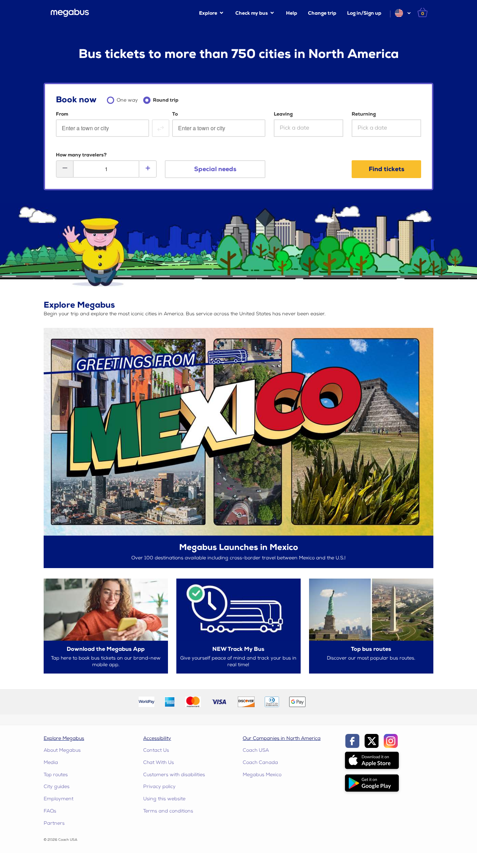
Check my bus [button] (251, 13)
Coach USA (256, 750)
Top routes (56, 775)
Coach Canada (260, 762)
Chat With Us (158, 762)
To (175, 114)
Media (51, 762)
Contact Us (156, 750)
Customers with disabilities (174, 775)
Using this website (164, 799)
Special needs (215, 169)
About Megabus (62, 750)
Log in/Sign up (364, 13)
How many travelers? (81, 155)
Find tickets (386, 169)
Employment (58, 799)
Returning (364, 114)
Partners (54, 823)
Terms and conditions (168, 811)
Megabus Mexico (262, 775)
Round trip (165, 100)
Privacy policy (159, 786)
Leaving (283, 114)
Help (291, 13)
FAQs (50, 811)
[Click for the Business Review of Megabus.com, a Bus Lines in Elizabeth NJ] (327, 702)
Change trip (322, 13)
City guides (56, 786)
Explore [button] (208, 13)
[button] (402, 13)
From (62, 114)
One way (127, 100)
